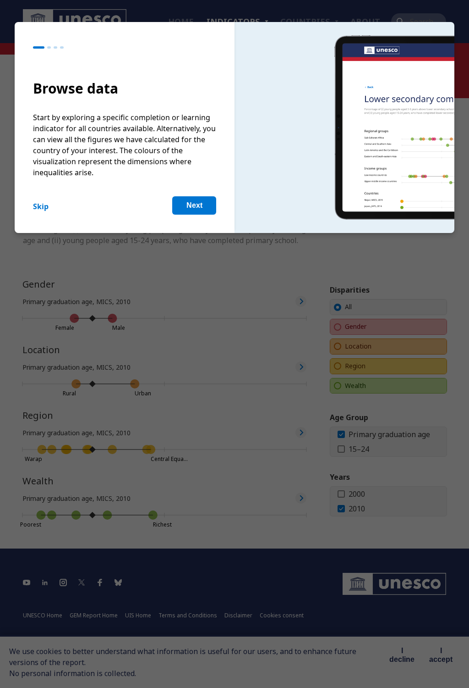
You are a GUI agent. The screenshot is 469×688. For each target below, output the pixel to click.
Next (194, 205)
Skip (41, 206)
